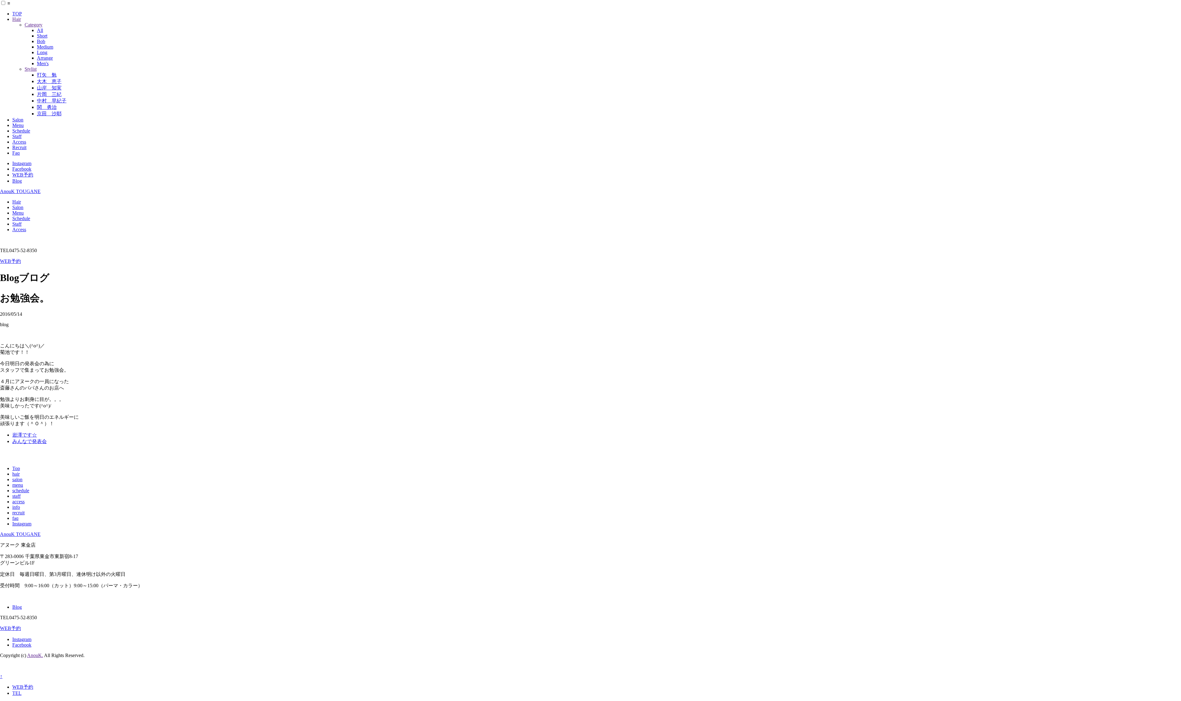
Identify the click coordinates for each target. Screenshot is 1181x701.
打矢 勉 (47, 74)
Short (42, 35)
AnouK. (35, 655)
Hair (16, 19)
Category (33, 24)
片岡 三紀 (49, 94)
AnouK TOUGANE (20, 191)
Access (19, 142)
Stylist (31, 69)
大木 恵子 (49, 81)
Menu (18, 125)
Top (16, 468)
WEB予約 (22, 174)
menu (17, 485)
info (16, 507)
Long (42, 52)
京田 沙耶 (49, 113)
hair (16, 474)
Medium (45, 47)
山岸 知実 (49, 87)
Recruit (19, 147)
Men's (43, 63)
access (18, 501)
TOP (17, 13)
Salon (17, 119)
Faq (16, 153)
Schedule (21, 130)
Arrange (45, 58)
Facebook (21, 169)
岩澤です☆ (24, 435)
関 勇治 (47, 107)
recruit (18, 512)
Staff (17, 136)
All (40, 30)
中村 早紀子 (51, 100)
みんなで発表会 (29, 441)
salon (17, 479)
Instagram (21, 163)
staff (16, 496)
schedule (20, 490)
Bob (41, 41)
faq (15, 518)
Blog (17, 181)
